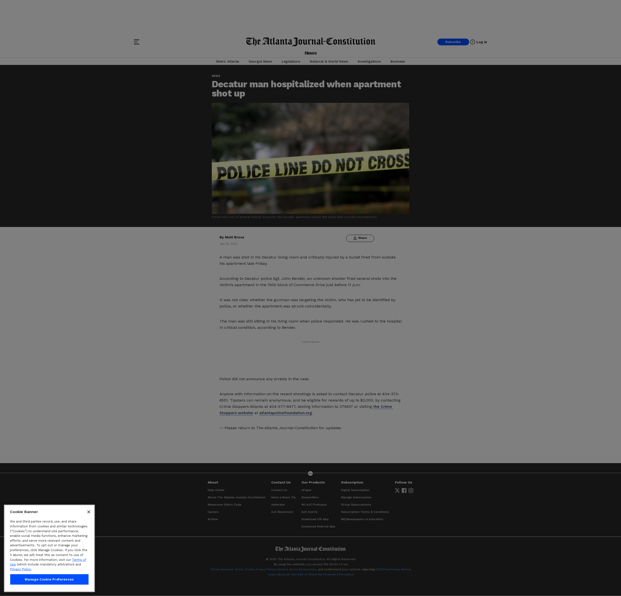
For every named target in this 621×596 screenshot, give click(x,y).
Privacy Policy (20, 569)
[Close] (88, 512)
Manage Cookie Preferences (49, 579)
